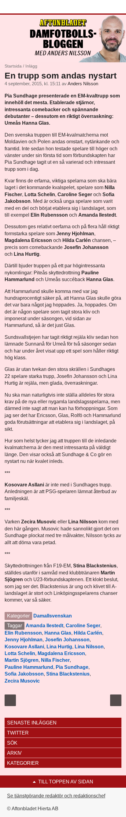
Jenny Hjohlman (24, 639)
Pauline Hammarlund (29, 667)
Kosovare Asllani (24, 646)
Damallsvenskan (52, 615)
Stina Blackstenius (68, 673)
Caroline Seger (83, 625)
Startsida (13, 66)
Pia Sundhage (72, 667)
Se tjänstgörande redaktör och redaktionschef (56, 795)
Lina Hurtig (59, 646)
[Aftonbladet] (27, 7)
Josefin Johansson (67, 639)
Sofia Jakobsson (24, 673)
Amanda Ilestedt (44, 625)
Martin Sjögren (22, 660)
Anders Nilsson (83, 83)
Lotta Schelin (20, 653)
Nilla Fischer (55, 660)
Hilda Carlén (88, 633)
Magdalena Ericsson (61, 653)
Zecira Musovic (22, 680)
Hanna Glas (57, 633)
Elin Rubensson (23, 633)
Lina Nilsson (89, 646)
